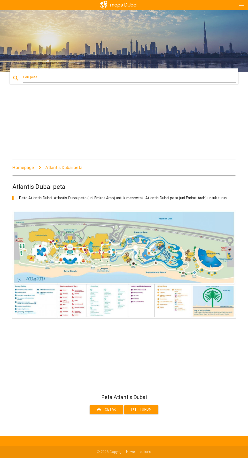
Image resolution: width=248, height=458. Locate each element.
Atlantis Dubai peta (64, 167)
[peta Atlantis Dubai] (124, 318)
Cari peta (30, 77)
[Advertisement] (124, 126)
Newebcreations (138, 452)
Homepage (23, 167)
